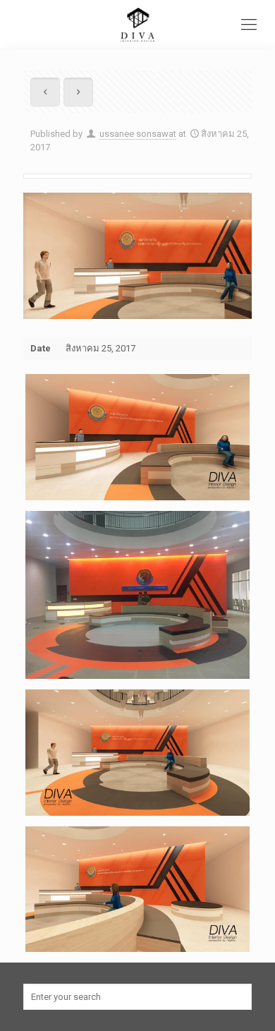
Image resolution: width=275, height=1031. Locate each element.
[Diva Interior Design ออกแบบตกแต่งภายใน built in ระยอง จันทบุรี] (137, 24)
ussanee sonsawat (137, 133)
